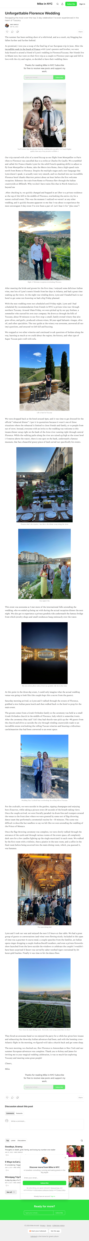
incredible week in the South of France (22, 49)
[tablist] (14, 1113)
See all (9, 1192)
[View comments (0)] (12, 32)
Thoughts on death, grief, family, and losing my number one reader (30, 1150)
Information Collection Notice (43, 1190)
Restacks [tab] (19, 1113)
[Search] (57, 4)
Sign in (82, 4)
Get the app (55, 1231)
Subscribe (71, 4)
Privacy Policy (61, 1190)
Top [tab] (7, 1141)
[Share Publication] (62, 4)
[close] (65, 1157)
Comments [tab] (10, 1113)
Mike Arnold (14, 24)
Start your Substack (38, 1231)
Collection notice (58, 1225)
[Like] (7, 32)
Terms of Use (55, 1188)
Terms (49, 1225)
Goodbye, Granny (13, 1146)
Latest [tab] (13, 1141)
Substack (33, 1236)
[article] (44, 1151)
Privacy (42, 1225)
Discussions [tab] (22, 1141)
